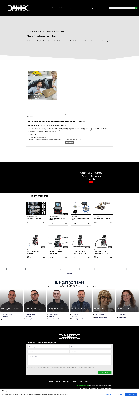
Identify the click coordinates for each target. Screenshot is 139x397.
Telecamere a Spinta (54, 216)
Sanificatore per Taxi (111, 269)
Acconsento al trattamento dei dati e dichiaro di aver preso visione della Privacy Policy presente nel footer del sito (61, 367)
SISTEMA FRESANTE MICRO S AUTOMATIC (79, 252)
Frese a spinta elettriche (32, 249)
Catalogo (69, 8)
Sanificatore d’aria (50, 269)
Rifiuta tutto (119, 394)
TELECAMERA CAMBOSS (102, 218)
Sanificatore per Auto (74, 269)
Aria (8, 269)
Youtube (91, 179)
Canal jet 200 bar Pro (34, 218)
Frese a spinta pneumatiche (55, 249)
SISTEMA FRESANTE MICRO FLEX (56, 252)
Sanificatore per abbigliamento (61, 269)
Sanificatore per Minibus (100, 269)
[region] (69, 393)
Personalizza (108, 394)
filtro (24, 269)
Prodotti (61, 8)
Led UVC (28, 269)
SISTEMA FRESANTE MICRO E (34, 252)
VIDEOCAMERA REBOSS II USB (80, 219)
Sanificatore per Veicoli (121, 269)
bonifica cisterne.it (100, 385)
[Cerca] (136, 8)
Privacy (90, 8)
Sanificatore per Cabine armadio (87, 269)
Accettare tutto (131, 394)
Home (54, 8)
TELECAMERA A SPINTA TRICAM (57, 219)
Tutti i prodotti (97, 216)
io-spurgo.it (92, 385)
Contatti (77, 8)
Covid (12, 269)
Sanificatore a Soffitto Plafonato (38, 269)
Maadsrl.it (108, 385)
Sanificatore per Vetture (132, 269)
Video (84, 8)
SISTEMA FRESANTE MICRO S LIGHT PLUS (101, 252)
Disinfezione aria (18, 269)
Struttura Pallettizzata (32, 216)
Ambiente (4, 269)
